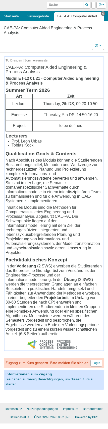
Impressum (70, 409)
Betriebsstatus (19, 417)
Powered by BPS (86, 417)
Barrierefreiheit (93, 409)
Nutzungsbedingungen (42, 409)
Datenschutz (13, 409)
